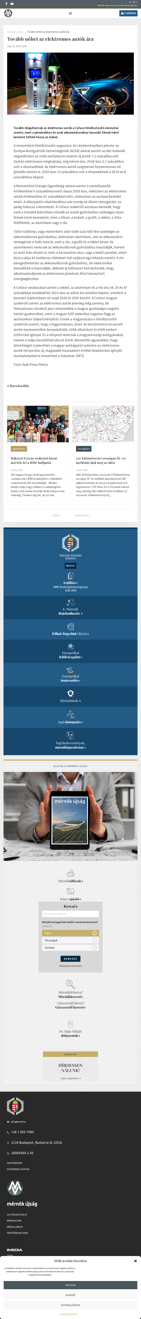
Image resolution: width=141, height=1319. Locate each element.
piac (25, 46)
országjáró (84, 448)
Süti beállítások (70, 1305)
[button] (135, 1261)
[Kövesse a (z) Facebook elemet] (6, 4)
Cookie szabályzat (68, 1313)
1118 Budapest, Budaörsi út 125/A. (36, 1142)
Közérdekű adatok (18, 1169)
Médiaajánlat (15, 1226)
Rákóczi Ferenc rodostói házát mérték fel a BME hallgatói (34, 460)
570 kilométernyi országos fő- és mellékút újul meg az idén (101, 460)
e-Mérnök (130, 13)
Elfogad (71, 1285)
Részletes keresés (70, 966)
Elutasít (70, 1295)
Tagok (47, 933)
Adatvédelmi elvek (17, 1232)
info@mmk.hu (18, 1121)
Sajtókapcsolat (17, 1214)
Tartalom (49, 947)
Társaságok (50, 940)
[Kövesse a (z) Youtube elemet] (12, 4)
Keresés (70, 959)
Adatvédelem (14, 1163)
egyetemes (18, 448)
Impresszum (14, 1220)
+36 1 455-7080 (22, 1132)
